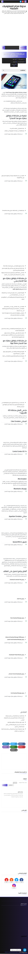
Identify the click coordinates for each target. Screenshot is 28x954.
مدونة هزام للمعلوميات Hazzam (14, 7)
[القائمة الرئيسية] (3, 48)
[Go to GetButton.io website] (25, 952)
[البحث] (2, 2)
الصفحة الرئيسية (21, 62)
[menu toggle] (26, 2)
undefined (22, 48)
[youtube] (23, 1)
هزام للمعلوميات (9, 101)
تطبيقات (14, 62)
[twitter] (21, 1)
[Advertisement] (14, 30)
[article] (14, 758)
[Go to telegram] (24, 950)
